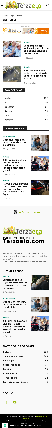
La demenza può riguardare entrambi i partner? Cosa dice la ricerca (15, 284)
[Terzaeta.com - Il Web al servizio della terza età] (24, 5)
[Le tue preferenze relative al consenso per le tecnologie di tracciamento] (5, 425)
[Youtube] (14, 402)
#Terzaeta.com (29, 212)
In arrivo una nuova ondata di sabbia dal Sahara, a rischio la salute (36, 74)
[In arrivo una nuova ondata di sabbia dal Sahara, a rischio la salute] (12, 74)
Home (5, 16)
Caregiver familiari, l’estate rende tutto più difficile (14, 142)
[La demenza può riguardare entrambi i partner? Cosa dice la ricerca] (40, 282)
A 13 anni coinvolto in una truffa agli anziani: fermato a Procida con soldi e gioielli (15, 165)
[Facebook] (6, 402)
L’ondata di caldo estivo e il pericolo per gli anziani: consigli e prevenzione (36, 49)
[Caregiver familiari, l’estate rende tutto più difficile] (40, 143)
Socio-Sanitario (9, 136)
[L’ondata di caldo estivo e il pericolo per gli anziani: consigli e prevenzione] (12, 49)
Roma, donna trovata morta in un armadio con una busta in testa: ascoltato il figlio (15, 189)
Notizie (27, 42)
